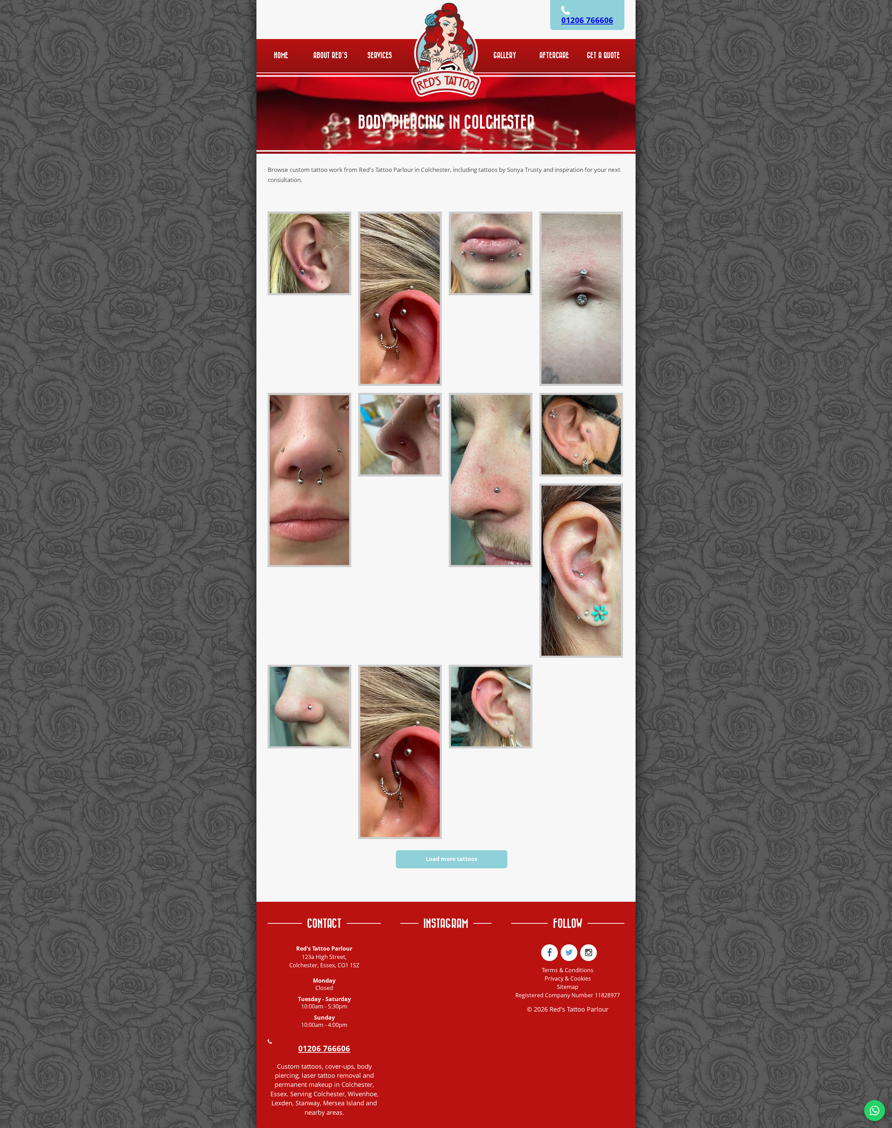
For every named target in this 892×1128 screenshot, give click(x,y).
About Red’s (330, 55)
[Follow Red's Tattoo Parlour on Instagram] (588, 952)
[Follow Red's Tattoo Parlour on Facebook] (549, 952)
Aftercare (554, 55)
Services (379, 55)
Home (281, 55)
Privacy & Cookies (568, 978)
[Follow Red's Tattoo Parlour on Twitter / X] (569, 952)
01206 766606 (587, 20)
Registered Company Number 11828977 (567, 995)
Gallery (504, 55)
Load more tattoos (451, 859)
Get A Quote (603, 55)
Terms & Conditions (567, 970)
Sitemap (567, 987)
